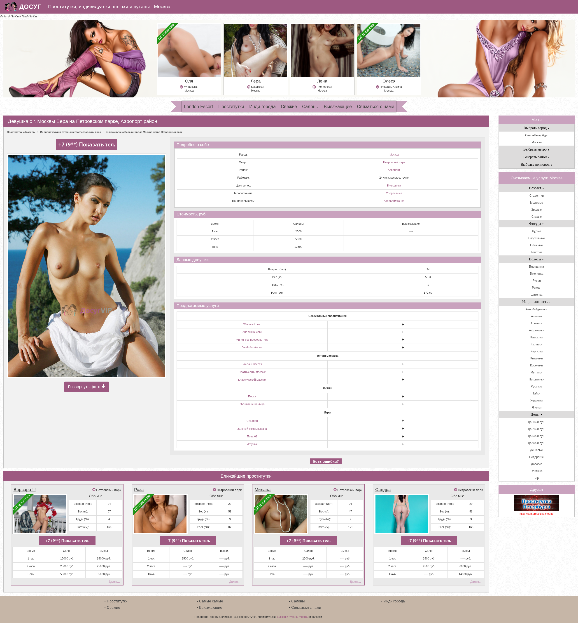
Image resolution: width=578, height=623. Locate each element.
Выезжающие (338, 106)
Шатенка (536, 294)
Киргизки (537, 351)
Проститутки (231, 106)
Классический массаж (252, 379)
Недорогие (536, 457)
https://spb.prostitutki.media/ (536, 513)
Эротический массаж (252, 372)
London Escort (198, 106)
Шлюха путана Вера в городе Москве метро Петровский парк (144, 132)
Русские (536, 386)
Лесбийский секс (252, 347)
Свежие (289, 106)
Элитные (537, 471)
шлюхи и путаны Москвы (293, 616)
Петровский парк (394, 162)
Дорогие (536, 464)
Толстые (536, 252)
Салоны (310, 106)
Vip (536, 478)
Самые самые (211, 601)
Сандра (383, 489)
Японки (536, 407)
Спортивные (394, 193)
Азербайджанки (394, 201)
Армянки (536, 323)
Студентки (536, 195)
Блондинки (394, 185)
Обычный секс (252, 324)
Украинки (536, 400)
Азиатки (536, 316)
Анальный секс (252, 332)
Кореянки (536, 365)
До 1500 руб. (536, 422)
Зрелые (536, 209)
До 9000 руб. (536, 443)
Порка (252, 396)
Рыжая (536, 287)
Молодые (536, 202)
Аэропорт (394, 170)
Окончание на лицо (252, 404)
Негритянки (536, 379)
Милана (263, 489)
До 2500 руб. (536, 429)
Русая (536, 280)
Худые (536, 231)
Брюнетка (536, 273)
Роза (139, 489)
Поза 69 (252, 436)
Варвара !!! (25, 489)
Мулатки (536, 372)
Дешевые (536, 450)
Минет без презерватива (252, 339)
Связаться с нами (375, 106)
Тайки (536, 393)
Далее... (114, 581)
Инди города (262, 106)
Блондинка (536, 266)
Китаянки (536, 358)
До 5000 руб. (536, 436)
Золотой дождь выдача (252, 428)
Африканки (536, 330)
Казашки (536, 344)
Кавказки (536, 337)
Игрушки (252, 444)
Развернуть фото (84, 387)
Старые (536, 216)
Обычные (536, 245)
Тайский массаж (252, 364)
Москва (394, 154)
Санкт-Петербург (536, 135)
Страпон (252, 420)
